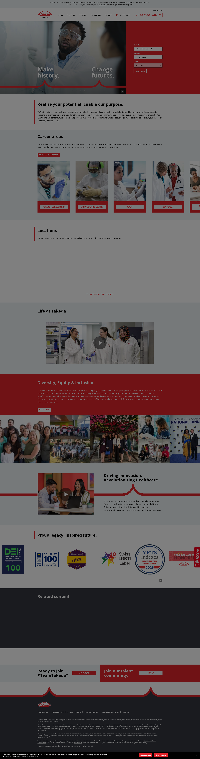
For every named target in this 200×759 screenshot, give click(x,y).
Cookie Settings (145, 755)
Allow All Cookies (160, 755)
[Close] (196, 755)
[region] (100, 755)
